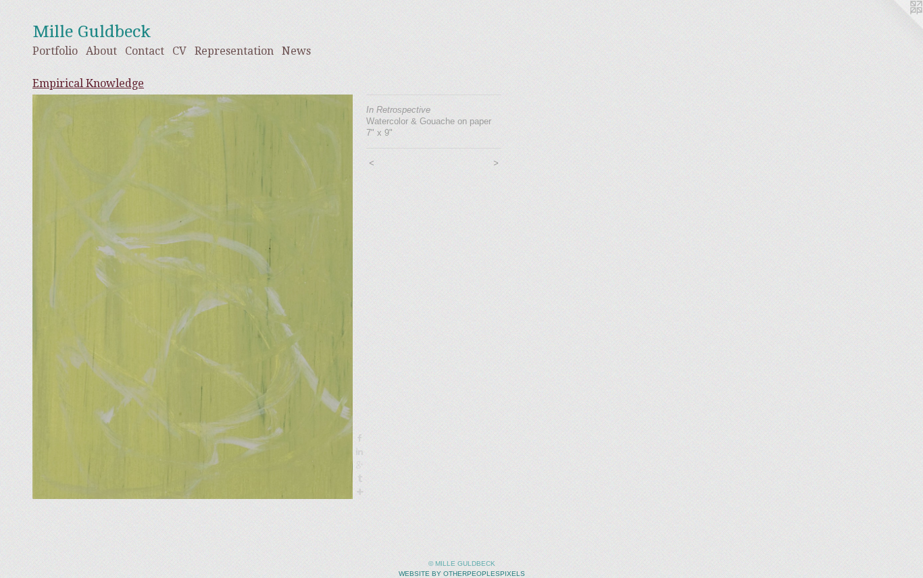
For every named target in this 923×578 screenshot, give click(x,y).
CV (179, 51)
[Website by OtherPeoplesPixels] (896, 27)
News (296, 51)
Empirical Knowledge (88, 83)
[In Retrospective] (192, 297)
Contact (144, 51)
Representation (234, 51)
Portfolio (55, 51)
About (101, 51)
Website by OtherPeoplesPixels (462, 573)
